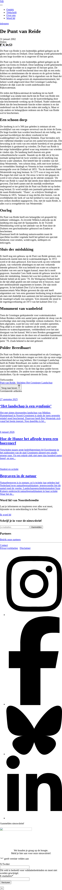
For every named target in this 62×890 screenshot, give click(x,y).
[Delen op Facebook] (1, 45)
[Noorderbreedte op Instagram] (34, 614)
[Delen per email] (10, 45)
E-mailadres (6, 876)
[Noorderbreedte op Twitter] (34, 754)
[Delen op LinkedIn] (7, 45)
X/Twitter (5, 864)
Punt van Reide (7, 382)
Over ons (11, 15)
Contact (4, 545)
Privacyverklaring (9, 548)
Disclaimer (25, 548)
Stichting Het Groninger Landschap (34, 382)
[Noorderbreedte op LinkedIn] (34, 818)
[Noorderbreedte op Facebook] (34, 704)
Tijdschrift (11, 12)
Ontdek (10, 9)
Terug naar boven (9, 388)
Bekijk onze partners (10, 539)
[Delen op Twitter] (4, 45)
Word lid (10, 18)
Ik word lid (5, 514)
